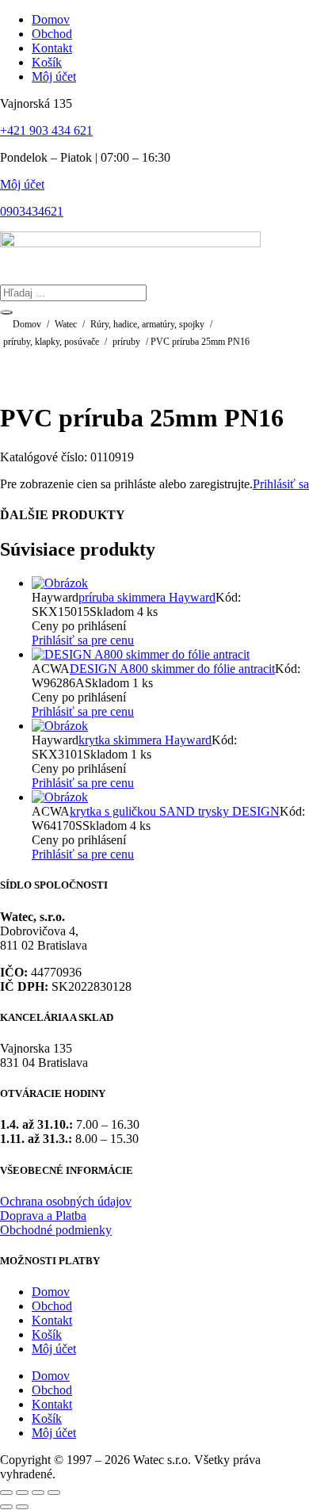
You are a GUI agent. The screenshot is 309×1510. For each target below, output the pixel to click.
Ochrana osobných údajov (66, 1201)
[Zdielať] (38, 1492)
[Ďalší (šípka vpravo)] (22, 1506)
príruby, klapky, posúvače (51, 341)
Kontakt (52, 1320)
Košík (47, 1334)
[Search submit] (6, 312)
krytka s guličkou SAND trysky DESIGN (175, 811)
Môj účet (22, 184)
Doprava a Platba (43, 1215)
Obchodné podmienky (56, 1230)
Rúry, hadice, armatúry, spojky (147, 324)
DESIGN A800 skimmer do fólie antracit (172, 668)
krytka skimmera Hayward (145, 740)
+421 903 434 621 (46, 130)
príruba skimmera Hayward (147, 597)
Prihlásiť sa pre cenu (83, 640)
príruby (126, 341)
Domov (27, 324)
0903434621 (31, 211)
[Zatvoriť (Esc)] (54, 1492)
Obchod (52, 1306)
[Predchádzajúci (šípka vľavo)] (6, 1506)
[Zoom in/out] (6, 1492)
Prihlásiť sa (281, 484)
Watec (66, 324)
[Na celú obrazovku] (22, 1492)
